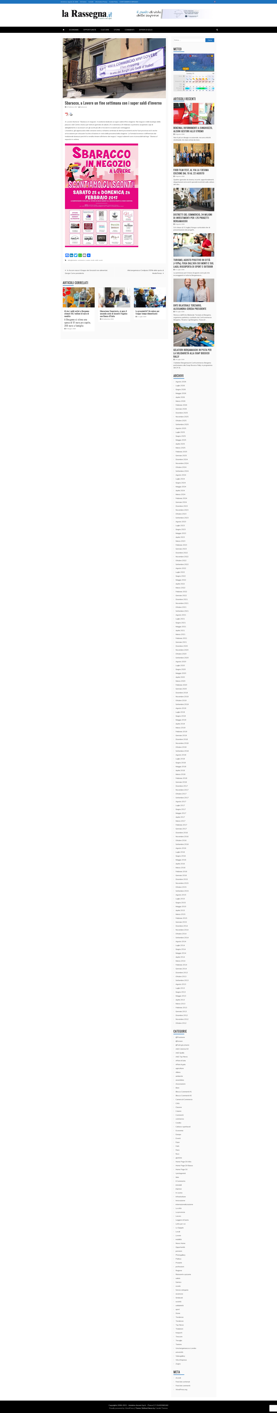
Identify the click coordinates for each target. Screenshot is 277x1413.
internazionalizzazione (184, 1204)
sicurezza (179, 1294)
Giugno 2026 (181, 389)
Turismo (179, 1344)
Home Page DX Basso (184, 1165)
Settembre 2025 (182, 424)
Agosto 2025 (181, 428)
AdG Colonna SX (182, 1049)
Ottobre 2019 (181, 700)
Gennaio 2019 (181, 735)
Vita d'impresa (181, 1360)
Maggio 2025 (181, 440)
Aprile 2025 (180, 444)
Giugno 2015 (181, 902)
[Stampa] (71, 115)
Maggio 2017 (181, 813)
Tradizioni (179, 1329)
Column (178, 1111)
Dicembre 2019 (182, 693)
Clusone (179, 1107)
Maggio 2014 (181, 953)
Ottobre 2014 (181, 934)
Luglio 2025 (180, 432)
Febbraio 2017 (181, 825)
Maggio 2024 (181, 487)
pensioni (179, 1251)
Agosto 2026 (181, 382)
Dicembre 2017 (182, 786)
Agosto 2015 (181, 895)
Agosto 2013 (181, 984)
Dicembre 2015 (182, 879)
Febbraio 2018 (181, 778)
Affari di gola (180, 1064)
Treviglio (179, 1340)
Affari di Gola (181, 1060)
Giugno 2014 (181, 949)
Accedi (178, 1378)
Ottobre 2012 (181, 1023)
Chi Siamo (83, 2)
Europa (178, 1134)
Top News (180, 1325)
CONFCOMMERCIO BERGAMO (129, 2)
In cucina (179, 1193)
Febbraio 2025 (181, 452)
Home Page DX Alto (183, 1162)
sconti (101, 260)
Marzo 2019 (180, 728)
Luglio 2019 (180, 712)
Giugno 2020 (181, 669)
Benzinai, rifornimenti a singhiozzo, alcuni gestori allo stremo (193, 129)
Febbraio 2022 (181, 591)
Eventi (178, 1138)
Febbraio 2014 (181, 965)
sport (178, 1309)
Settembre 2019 (182, 704)
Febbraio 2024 (181, 498)
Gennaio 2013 (181, 1011)
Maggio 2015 (181, 906)
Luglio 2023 (180, 525)
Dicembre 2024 (182, 459)
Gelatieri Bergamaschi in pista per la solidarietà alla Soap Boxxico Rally (192, 353)
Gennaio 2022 (181, 595)
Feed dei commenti (183, 1385)
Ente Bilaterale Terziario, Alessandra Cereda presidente (189, 307)
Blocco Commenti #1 (184, 1092)
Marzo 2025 (180, 448)
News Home (180, 1243)
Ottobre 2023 (181, 514)
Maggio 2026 (181, 393)
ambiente (179, 1076)
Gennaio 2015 (181, 922)
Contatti (90, 2)
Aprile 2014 (180, 957)
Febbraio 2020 (181, 685)
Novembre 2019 (182, 696)
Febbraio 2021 (181, 638)
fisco (177, 1154)
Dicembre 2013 (182, 972)
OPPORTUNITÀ (89, 30)
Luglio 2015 (180, 899)
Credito (178, 1123)
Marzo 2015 (180, 914)
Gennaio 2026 (181, 409)
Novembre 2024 (182, 463)
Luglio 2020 (180, 665)
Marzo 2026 (180, 401)
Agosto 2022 (181, 568)
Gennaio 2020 (181, 689)
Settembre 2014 (182, 937)
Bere (177, 1088)
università (179, 1352)
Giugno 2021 (181, 623)
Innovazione (180, 1200)
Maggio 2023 (181, 533)
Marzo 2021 (180, 634)
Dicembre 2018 (182, 739)
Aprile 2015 (180, 910)
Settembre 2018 (182, 751)
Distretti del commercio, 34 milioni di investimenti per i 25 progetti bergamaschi (192, 218)
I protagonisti (181, 1173)
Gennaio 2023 (181, 549)
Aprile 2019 (180, 724)
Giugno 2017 (181, 809)
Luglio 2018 (180, 759)
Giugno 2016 (181, 856)
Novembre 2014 (182, 930)
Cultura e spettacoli (183, 1127)
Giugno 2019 (181, 716)
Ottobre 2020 (181, 654)
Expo (178, 1142)
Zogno (178, 1364)
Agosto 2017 (181, 801)
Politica (178, 1259)
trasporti (179, 1333)
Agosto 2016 (181, 848)
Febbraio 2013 (181, 1007)
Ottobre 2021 (181, 607)
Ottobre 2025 (181, 420)
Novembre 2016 (182, 836)
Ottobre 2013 (181, 976)
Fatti (177, 1146)
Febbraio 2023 (181, 545)
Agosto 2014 (181, 941)
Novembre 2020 (182, 650)
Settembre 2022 (182, 564)
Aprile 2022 (180, 584)
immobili (179, 1185)
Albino (178, 1072)
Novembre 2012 (182, 1019)
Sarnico (178, 1282)
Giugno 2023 (181, 529)
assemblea (180, 1080)
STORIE (117, 30)
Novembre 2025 (182, 417)
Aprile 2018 (180, 770)
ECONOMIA (74, 30)
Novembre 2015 (182, 883)
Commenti (180, 1115)
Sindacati (179, 1298)
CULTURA (105, 30)
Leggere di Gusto (182, 1220)
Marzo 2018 (180, 774)
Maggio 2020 (181, 673)
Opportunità (180, 1247)
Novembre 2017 (182, 790)
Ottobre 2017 (181, 794)
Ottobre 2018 (181, 747)
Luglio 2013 (180, 988)
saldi (96, 260)
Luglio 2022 (180, 572)
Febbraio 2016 (181, 871)
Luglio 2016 (180, 852)
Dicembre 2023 (182, 506)
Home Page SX (181, 1169)
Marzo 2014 (180, 961)
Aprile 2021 (180, 630)
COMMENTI (129, 30)
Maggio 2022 (181, 580)
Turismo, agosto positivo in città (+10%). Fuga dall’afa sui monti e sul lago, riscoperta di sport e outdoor (193, 263)
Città (177, 1103)
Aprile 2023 (180, 537)
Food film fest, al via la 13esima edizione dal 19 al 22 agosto (191, 171)
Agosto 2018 (181, 755)
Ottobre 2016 (181, 840)
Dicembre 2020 (182, 646)
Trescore (179, 1336)
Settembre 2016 (182, 844)
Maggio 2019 (181, 720)
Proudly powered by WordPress (121, 1408)
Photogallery (180, 1255)
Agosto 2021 (181, 615)
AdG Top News (182, 1057)
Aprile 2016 (180, 864)
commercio (81, 260)
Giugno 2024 (181, 483)
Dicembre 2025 (182, 413)
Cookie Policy (113, 2)
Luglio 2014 (180, 945)
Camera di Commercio (184, 1099)
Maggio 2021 (181, 626)
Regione (179, 1270)
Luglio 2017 (180, 805)
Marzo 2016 (180, 867)
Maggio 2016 (181, 860)
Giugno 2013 (181, 992)
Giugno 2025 (181, 436)
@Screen (179, 1041)
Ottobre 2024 (181, 467)
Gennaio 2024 (181, 502)
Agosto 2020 (181, 661)
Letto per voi (180, 1224)
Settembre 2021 (182, 611)
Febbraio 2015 (181, 918)
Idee (177, 1177)
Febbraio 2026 (181, 405)
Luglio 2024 (180, 479)
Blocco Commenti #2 (184, 1095)
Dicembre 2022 (182, 553)
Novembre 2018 (182, 743)
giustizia (179, 1158)
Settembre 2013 (182, 980)
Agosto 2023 (181, 521)
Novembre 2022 (182, 556)
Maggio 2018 (181, 766)
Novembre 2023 (182, 510)
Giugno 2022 (181, 576)
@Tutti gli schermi (182, 1045)
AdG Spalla (180, 1053)
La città (178, 1208)
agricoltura (180, 1068)
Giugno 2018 (181, 763)
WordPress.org (181, 1389)
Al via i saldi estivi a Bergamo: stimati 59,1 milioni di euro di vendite (77, 318)
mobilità (179, 1239)
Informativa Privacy (101, 2)
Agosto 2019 (181, 708)
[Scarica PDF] (66, 115)
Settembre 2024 (182, 471)
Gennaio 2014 (181, 969)
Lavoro (178, 1216)
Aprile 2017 (180, 817)
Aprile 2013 (180, 1000)
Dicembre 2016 (182, 832)
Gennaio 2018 (181, 782)
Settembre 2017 (182, 798)
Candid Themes (161, 1408)
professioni (180, 1266)
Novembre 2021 (182, 603)
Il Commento (180, 1181)
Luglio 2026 (180, 385)
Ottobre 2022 (181, 560)
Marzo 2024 (180, 494)
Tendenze (180, 1317)
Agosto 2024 (181, 475)
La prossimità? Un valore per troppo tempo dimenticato (147, 312)
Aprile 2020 (180, 677)
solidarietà (180, 1305)
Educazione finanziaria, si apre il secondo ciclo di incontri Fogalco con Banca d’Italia (113, 314)
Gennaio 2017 (181, 829)
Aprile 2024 (180, 490)
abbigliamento (72, 260)
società (178, 1301)
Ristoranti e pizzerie (183, 1274)
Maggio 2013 (181, 996)
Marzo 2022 (180, 588)
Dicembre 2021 (182, 599)
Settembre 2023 (182, 518)
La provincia (180, 1212)
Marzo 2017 (180, 821)
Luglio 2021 (180, 619)
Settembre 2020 (182, 658)
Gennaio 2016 (181, 875)
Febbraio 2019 (181, 731)
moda (92, 260)
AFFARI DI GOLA (145, 30)
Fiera (177, 1150)
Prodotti (179, 1263)
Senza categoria (182, 1290)
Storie (178, 1313)
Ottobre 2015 (181, 887)
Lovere (87, 260)
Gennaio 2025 (181, 455)
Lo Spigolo (180, 1228)
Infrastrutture (181, 1197)
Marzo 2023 (180, 541)
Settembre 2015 (182, 891)
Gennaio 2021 (181, 642)
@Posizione (180, 1037)
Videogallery (180, 1356)
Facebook (215, 2)
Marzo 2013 (180, 1004)
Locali (178, 1232)
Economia (179, 1130)
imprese (179, 1189)
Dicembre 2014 (182, 926)
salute (178, 1278)
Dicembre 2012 (182, 1015)
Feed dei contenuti (183, 1382)
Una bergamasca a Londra (186, 1348)
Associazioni (180, 1084)
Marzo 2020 (180, 681)
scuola (178, 1286)
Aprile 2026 (180, 397)
